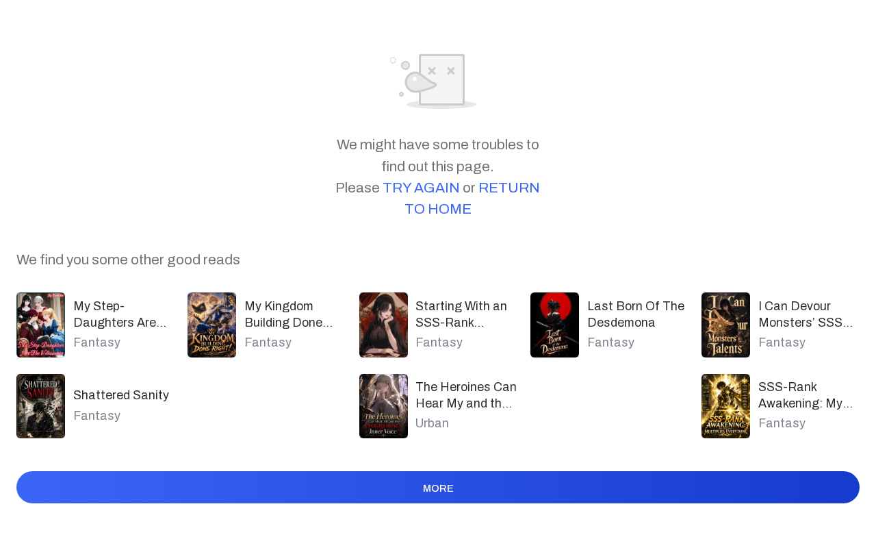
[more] (438, 510)
